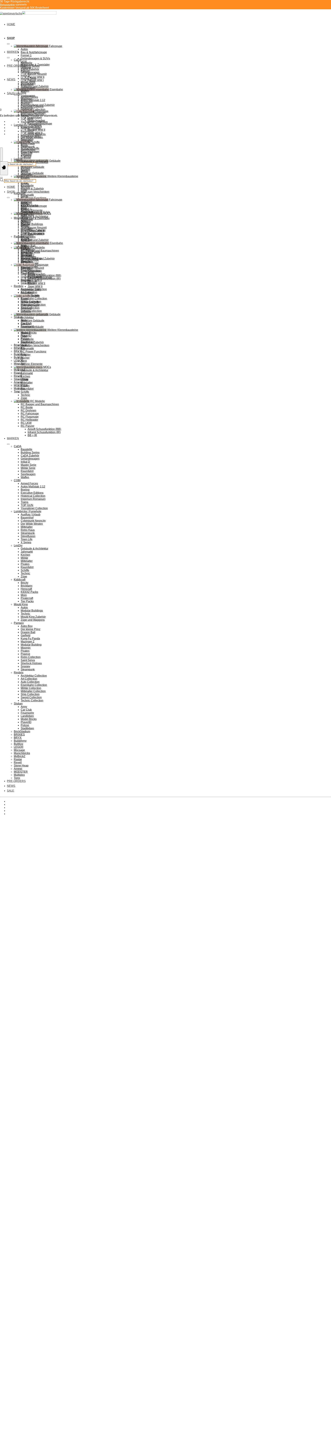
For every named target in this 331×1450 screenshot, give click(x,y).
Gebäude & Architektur (34, 216)
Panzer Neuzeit (37, 73)
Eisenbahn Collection (34, 298)
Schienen (26, 255)
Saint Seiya (28, 660)
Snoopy (25, 666)
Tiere (24, 360)
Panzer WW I (36, 80)
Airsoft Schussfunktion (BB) (44, 429)
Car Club (26, 709)
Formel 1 (26, 55)
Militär (24, 171)
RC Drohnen (28, 410)
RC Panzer (27, 425)
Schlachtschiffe (30, 302)
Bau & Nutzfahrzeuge (34, 52)
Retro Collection (31, 657)
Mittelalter (27, 140)
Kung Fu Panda (30, 638)
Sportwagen (28, 87)
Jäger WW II (35, 286)
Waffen (25, 90)
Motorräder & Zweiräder (35, 218)
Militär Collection (31, 688)
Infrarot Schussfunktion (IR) (44, 432)
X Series (26, 155)
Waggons (26, 252)
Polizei (25, 725)
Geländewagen (30, 72)
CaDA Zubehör (30, 69)
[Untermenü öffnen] (8, 43)
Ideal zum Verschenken (35, 191)
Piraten (25, 177)
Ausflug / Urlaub (30, 128)
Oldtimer (26, 221)
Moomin (26, 647)
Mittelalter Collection (33, 691)
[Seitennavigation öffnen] (4, 168)
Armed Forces (29, 97)
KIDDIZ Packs (29, 592)
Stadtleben (27, 728)
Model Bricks (29, 719)
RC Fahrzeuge (30, 413)
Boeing (25, 103)
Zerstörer (26, 308)
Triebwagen (28, 249)
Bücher (25, 357)
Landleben (27, 715)
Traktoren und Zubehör (35, 240)
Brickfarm (26, 585)
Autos (24, 49)
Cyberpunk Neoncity (33, 134)
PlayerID (26, 722)
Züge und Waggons (33, 619)
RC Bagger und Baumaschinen (40, 404)
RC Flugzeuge (30, 416)
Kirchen (25, 168)
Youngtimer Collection (34, 121)
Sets (23, 92)
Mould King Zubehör (33, 616)
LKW (24, 215)
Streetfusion (28, 149)
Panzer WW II (36, 230)
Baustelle (26, 62)
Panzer (25, 224)
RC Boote (27, 407)
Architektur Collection (34, 675)
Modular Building (31, 644)
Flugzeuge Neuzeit (32, 267)
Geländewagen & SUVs (35, 58)
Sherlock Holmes (31, 663)
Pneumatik (27, 348)
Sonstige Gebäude (32, 326)
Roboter (26, 354)
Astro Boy (27, 626)
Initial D (25, 75)
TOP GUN (27, 118)
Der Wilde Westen (32, 137)
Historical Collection (33, 109)
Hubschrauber (36, 274)
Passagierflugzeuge (40, 277)
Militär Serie (28, 81)
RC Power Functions (33, 197)
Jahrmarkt (27, 373)
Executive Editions (32, 106)
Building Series (30, 66)
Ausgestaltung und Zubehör (38, 258)
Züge (24, 190)
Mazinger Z (27, 641)
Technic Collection (32, 700)
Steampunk (28, 146)
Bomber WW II (36, 129)
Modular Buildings (32, 224)
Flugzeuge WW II (31, 280)
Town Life (26, 152)
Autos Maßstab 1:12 (33, 100)
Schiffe (25, 183)
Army (24, 706)
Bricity (24, 196)
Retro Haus (28, 143)
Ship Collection (30, 694)
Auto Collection (30, 681)
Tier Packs (27, 214)
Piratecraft (27, 598)
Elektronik (27, 261)
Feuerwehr (27, 712)
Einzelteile (27, 339)
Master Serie (28, 78)
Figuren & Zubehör (32, 188)
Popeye (25, 653)
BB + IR (32, 435)
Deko (24, 336)
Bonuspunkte (7, 4)
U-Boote (26, 157)
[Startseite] (28, 13)
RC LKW (26, 422)
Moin (24, 595)
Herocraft (26, 588)
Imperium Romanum (33, 112)
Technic (25, 186)
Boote (24, 298)
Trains (24, 502)
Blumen (25, 333)
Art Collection (29, 678)
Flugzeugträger (30, 305)
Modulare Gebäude (32, 166)
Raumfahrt (27, 235)
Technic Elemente (32, 363)
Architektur (27, 317)
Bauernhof (27, 131)
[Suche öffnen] (1, 154)
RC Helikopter (29, 419)
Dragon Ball (28, 245)
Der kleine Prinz (30, 629)
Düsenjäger (35, 117)
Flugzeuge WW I (31, 289)
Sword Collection (31, 310)
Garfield (25, 635)
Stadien (25, 323)
